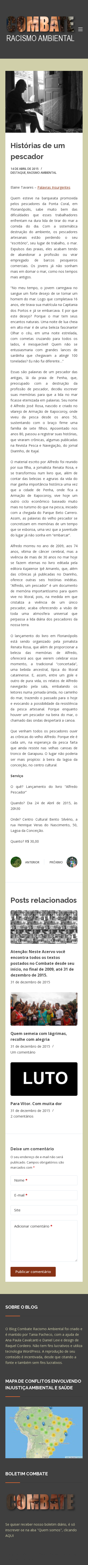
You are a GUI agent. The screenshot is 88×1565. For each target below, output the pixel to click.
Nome (20, 1180)
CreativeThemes (19, 1558)
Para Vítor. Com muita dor (36, 1103)
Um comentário (23, 1052)
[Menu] (80, 29)
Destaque (18, 173)
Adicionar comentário (33, 1226)
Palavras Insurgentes (53, 187)
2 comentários (22, 1116)
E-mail (20, 1195)
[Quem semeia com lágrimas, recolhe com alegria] (44, 1009)
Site (17, 1209)
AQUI (9, 1535)
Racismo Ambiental (41, 173)
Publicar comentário (33, 1271)
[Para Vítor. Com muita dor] (44, 1079)
